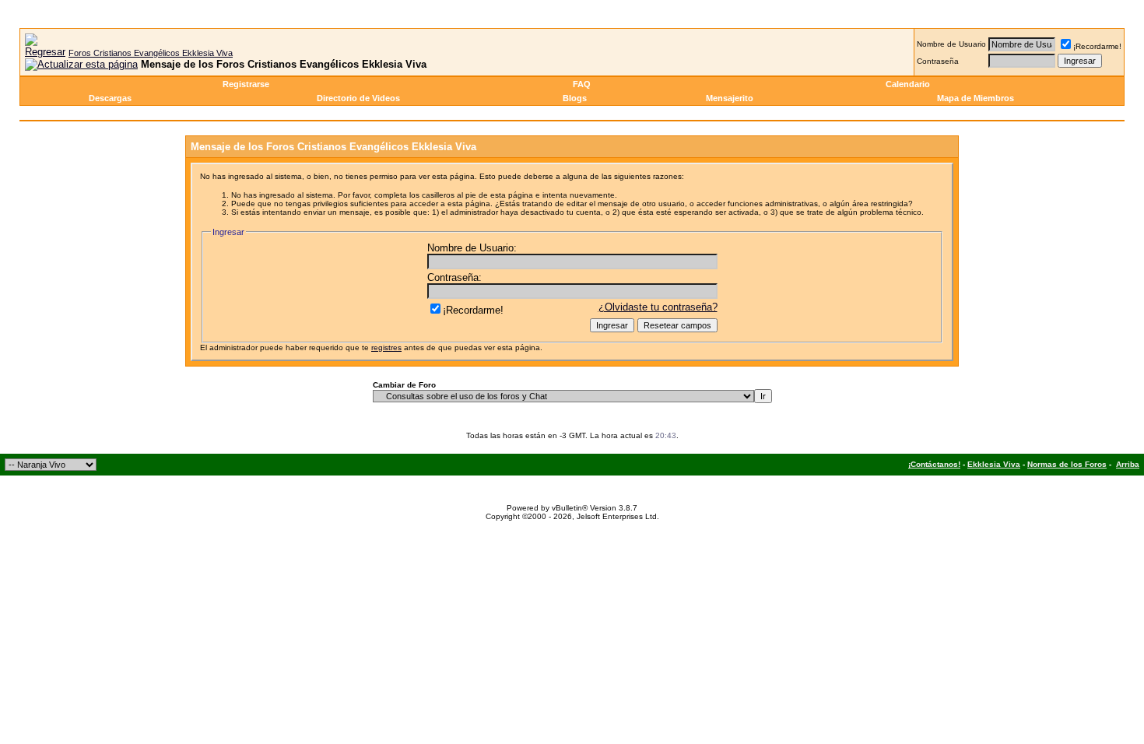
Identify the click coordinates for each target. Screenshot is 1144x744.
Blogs (575, 98)
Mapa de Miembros (975, 98)
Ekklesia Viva (993, 464)
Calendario (908, 84)
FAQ (582, 84)
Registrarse (246, 84)
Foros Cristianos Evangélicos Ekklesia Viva (150, 53)
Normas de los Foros (1067, 464)
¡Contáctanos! (934, 464)
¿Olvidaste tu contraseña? (658, 307)
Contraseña (938, 61)
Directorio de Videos (358, 98)
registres (386, 347)
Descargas (110, 98)
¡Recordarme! (1097, 46)
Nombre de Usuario (951, 44)
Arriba (1127, 464)
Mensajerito (729, 98)
